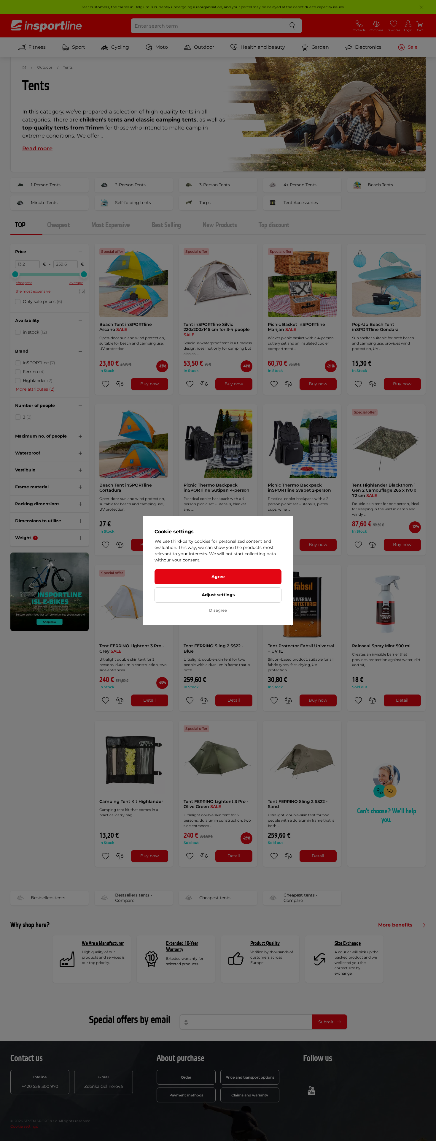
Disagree (218, 610)
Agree (218, 576)
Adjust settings (218, 594)
